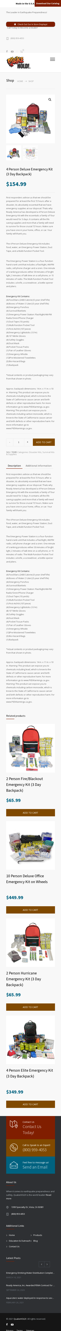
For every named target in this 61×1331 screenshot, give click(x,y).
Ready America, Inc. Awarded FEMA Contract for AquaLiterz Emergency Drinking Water (30, 1285)
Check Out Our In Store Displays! (32, 24)
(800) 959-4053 (17, 38)
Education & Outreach (19, 1240)
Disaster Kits (35, 452)
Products (37, 1235)
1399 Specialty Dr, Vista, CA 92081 (27, 1207)
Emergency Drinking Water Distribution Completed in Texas (30, 1272)
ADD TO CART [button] (30, 812)
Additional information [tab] (39, 465)
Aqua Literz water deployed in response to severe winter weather (30, 1297)
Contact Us (14, 1246)
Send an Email (35, 1167)
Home (20, 81)
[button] (50, 100)
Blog (35, 1240)
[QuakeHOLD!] (28, 62)
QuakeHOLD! (20, 1318)
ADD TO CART (44, 442)
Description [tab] (14, 465)
